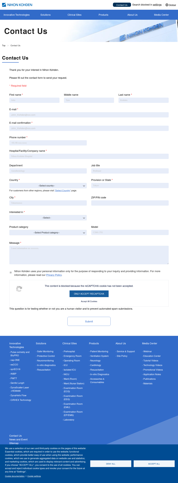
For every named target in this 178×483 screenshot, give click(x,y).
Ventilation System (99, 355)
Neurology (95, 360)
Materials (147, 383)
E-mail (12, 109)
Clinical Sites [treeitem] (74, 14)
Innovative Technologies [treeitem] (17, 14)
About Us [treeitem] (132, 14)
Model (94, 227)
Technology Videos (152, 365)
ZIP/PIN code (98, 197)
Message (14, 242)
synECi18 (15, 369)
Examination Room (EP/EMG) (73, 413)
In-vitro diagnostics (46, 365)
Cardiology (95, 365)
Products (94, 343)
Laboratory (69, 419)
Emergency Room (72, 355)
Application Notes (152, 374)
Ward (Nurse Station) (74, 383)
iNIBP (13, 373)
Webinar (147, 351)
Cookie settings (34, 476)
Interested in (16, 212)
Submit (89, 321)
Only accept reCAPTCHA (89, 293)
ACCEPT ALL (154, 463)
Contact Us (121, 5)
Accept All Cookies (89, 301)
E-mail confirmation (20, 122)
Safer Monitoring (45, 351)
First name (15, 94)
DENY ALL (110, 463)
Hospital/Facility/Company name (27, 150)
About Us (121, 343)
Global (172, 5)
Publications (149, 378)
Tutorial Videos (150, 360)
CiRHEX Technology (21, 400)
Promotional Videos (153, 369)
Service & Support (126, 351)
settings (157, 4)
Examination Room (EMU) (73, 405)
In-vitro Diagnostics (99, 374)
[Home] (17, 4)
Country (13, 180)
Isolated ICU (70, 369)
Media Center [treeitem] (161, 14)
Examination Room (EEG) (73, 397)
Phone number (17, 137)
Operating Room (72, 360)
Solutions (41, 343)
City (11, 197)
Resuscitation (44, 369)
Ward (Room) (70, 378)
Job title (95, 165)
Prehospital (69, 351)
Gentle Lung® (17, 382)
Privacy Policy (54, 275)
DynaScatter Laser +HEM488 (20, 389)
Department (16, 165)
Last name (124, 94)
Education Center (152, 355)
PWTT (14, 378)
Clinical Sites (69, 343)
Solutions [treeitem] (45, 14)
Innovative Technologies (16, 345)
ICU (66, 365)
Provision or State (101, 180)
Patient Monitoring (99, 351)
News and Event (18, 439)
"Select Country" (63, 190)
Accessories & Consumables (97, 380)
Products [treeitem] (103, 14)
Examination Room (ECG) (73, 389)
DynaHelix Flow (18, 395)
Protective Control (46, 355)
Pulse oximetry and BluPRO (20, 353)
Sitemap (13, 443)
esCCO (14, 364)
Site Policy (122, 355)
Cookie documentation (15, 476)
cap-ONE (15, 360)
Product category (18, 227)
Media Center (149, 343)
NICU (66, 374)
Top (3, 45)
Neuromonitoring (45, 360)
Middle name (71, 94)
